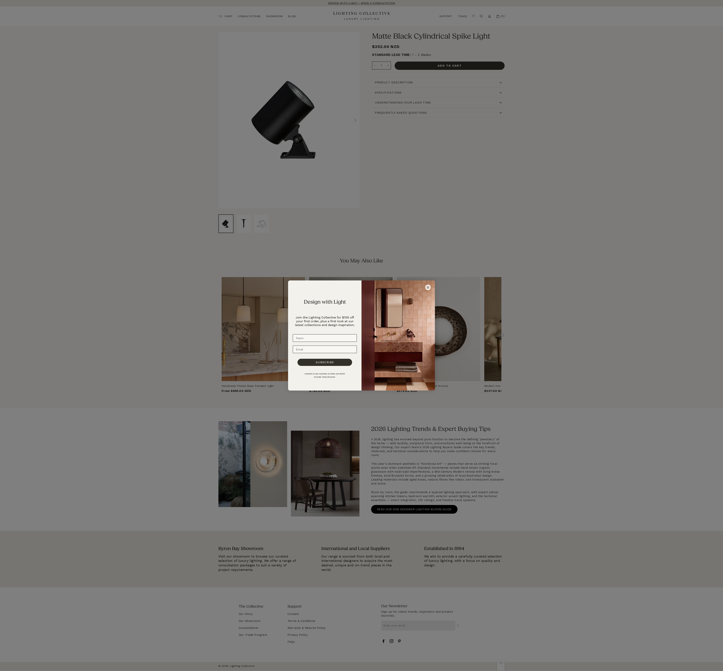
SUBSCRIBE (325, 362)
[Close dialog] (428, 287)
